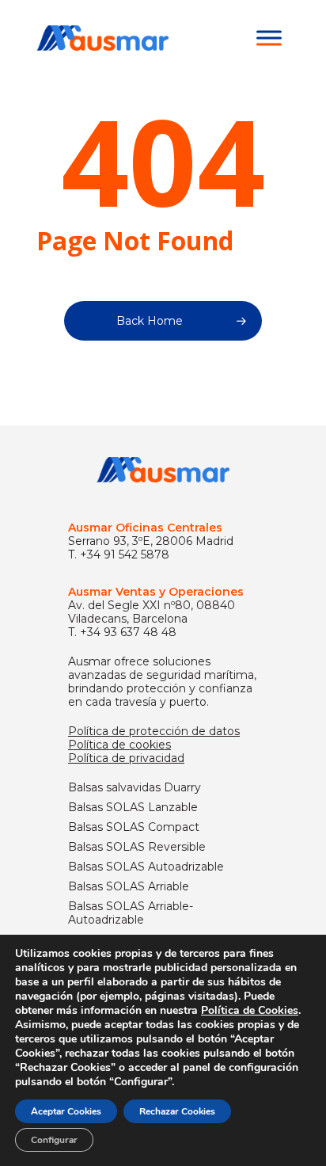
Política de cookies (119, 744)
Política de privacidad (126, 758)
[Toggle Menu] (269, 37)
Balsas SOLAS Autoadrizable (146, 867)
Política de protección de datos (154, 731)
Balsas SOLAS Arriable (128, 887)
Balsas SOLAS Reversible (137, 847)
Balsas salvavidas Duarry (134, 787)
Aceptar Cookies (66, 1111)
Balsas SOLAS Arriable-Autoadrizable (130, 913)
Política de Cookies (249, 1010)
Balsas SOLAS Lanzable (133, 807)
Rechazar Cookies (177, 1111)
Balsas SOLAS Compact (133, 827)
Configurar (54, 1140)
